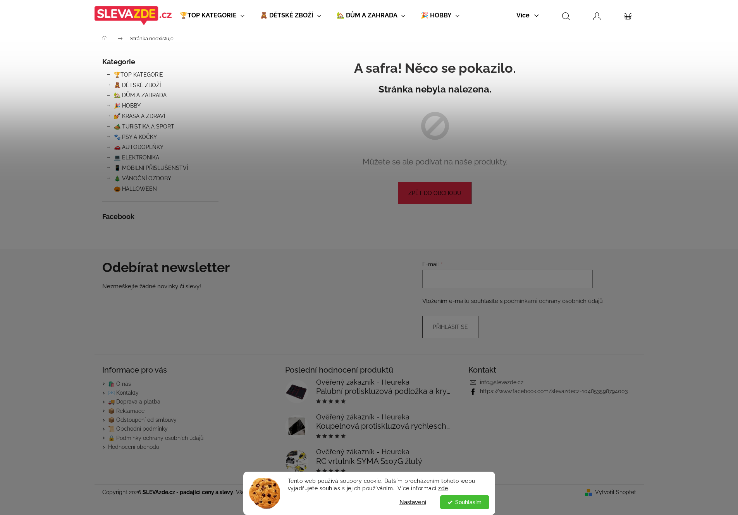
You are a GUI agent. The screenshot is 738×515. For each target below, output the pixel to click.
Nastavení (412, 502)
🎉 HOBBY (127, 106)
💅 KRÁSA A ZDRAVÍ (139, 116)
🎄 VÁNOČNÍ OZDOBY (142, 178)
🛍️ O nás (119, 384)
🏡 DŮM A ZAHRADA (140, 95)
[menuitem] (212, 15)
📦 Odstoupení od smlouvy (142, 420)
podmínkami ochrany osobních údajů (553, 301)
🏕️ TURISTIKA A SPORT (144, 126)
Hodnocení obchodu (133, 447)
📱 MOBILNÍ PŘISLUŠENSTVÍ (151, 168)
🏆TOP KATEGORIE (138, 75)
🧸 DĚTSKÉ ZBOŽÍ (137, 85)
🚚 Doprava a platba (134, 402)
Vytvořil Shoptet (615, 492)
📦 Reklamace (126, 411)
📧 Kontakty (123, 393)
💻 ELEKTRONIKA (136, 157)
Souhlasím (468, 502)
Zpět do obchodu (434, 193)
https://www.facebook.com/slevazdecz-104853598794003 (554, 391)
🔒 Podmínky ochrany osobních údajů (155, 438)
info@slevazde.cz (501, 382)
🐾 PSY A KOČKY (135, 137)
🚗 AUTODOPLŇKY (138, 147)
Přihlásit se (450, 327)
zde (443, 488)
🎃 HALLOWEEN (135, 189)
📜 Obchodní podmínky (138, 429)
